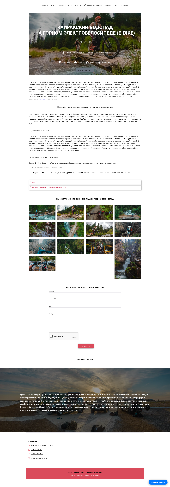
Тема (50, 306)
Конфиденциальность (76, 472)
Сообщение (52, 314)
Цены (34, 182)
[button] (85, 182)
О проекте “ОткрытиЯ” (94, 472)
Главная (45, 5)
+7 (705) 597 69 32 (37, 454)
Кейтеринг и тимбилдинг (92, 5)
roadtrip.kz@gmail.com (39, 458)
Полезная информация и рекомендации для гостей (49, 187)
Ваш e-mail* (52, 299)
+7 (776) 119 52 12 (36, 450)
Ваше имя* (52, 291)
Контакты (124, 5)
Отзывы (108, 5)
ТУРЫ (52, 5)
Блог (116, 5)
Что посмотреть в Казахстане (69, 5)
